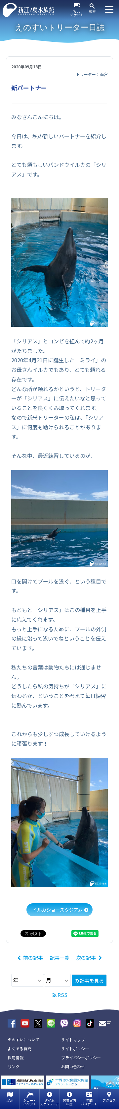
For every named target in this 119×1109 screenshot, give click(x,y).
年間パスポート (89, 1102)
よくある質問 (19, 1048)
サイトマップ (73, 1039)
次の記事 (86, 957)
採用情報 (15, 1057)
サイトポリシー (75, 1048)
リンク (14, 1066)
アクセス (109, 1100)
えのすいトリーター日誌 (59, 27)
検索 (92, 11)
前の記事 (33, 957)
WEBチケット (76, 13)
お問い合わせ (73, 1066)
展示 (10, 1100)
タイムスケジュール (49, 1102)
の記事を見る (89, 980)
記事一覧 (59, 957)
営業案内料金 (69, 1102)
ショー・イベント (29, 1102)
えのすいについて (23, 1039)
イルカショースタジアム (57, 909)
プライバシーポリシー (81, 1057)
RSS (62, 994)
